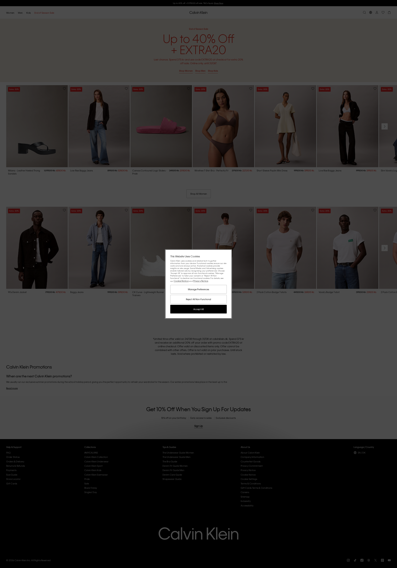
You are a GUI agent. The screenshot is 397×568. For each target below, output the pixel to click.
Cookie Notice (181, 281)
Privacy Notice (200, 281)
